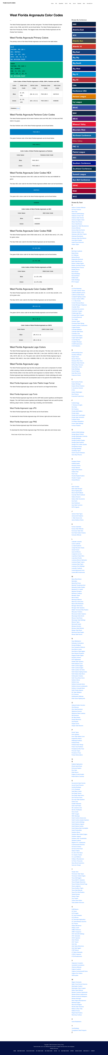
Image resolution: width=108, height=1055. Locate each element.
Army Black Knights (77, 240)
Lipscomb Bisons (76, 552)
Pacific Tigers (75, 732)
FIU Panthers (75, 409)
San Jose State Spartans (78, 799)
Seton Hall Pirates (76, 805)
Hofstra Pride (75, 471)
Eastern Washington (77, 392)
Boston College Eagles (78, 263)
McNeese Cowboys (77, 593)
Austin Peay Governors (78, 242)
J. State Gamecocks (77, 518)
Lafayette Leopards (77, 541)
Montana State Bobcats (78, 628)
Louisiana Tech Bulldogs (78, 566)
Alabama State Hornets (78, 217)
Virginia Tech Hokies (77, 973)
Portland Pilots (75, 742)
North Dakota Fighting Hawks (79, 671)
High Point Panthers (77, 469)
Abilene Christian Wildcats (78, 207)
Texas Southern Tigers (77, 888)
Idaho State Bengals (77, 488)
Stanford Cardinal (76, 840)
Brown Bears (75, 271)
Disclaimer (54, 1044)
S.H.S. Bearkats (76, 789)
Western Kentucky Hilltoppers (79, 996)
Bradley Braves (76, 269)
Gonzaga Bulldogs (76, 448)
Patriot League (79, 152)
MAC (75, 113)
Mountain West (79, 130)
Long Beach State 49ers (78, 556)
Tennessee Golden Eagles (78, 876)
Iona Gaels (74, 501)
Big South (77, 63)
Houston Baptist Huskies (78, 475)
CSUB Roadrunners (77, 343)
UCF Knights (75, 913)
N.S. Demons (75, 694)
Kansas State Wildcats (77, 528)
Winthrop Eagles (76, 1002)
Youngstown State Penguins (79, 1030)
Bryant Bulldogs (76, 273)
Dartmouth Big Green (77, 352)
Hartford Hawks (76, 463)
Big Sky (76, 57)
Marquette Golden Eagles (78, 587)
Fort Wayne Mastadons (78, 421)
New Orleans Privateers (78, 653)
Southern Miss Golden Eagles (79, 834)
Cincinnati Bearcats (77, 317)
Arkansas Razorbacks (77, 236)
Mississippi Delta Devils (78, 616)
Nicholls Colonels (76, 657)
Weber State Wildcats (77, 990)
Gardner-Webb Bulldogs (78, 432)
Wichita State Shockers (78, 1006)
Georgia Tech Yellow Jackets (79, 444)
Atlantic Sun (78, 41)
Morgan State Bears (77, 630)
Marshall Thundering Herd (78, 585)
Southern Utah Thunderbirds (79, 838)
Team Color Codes (9, 3)
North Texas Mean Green (78, 678)
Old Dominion (75, 715)
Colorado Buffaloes (77, 329)
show (18, 108)
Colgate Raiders (76, 327)
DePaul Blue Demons (77, 365)
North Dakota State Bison (78, 674)
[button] (94, 2)
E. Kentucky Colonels (77, 388)
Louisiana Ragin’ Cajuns (78, 562)
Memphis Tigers (76, 595)
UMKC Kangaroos (76, 931)
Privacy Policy (61, 1044)
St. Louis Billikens (76, 857)
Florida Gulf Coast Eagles (78, 415)
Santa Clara (75, 801)
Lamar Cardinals (76, 543)
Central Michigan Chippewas (79, 305)
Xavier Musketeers (76, 1021)
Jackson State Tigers (77, 513)
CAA (74, 85)
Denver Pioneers (76, 358)
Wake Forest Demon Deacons (79, 984)
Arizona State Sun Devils (78, 230)
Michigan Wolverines (77, 605)
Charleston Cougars (77, 311)
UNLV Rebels (75, 940)
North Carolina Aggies (77, 665)
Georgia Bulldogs (76, 438)
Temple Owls (75, 871)
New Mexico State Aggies (78, 651)
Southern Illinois (76, 832)
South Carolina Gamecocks (79, 818)
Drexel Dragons (76, 371)
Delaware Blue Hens (77, 360)
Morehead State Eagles (78, 632)
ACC (74, 35)
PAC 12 (76, 146)
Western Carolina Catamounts (79, 992)
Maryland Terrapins (77, 591)
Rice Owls (74, 770)
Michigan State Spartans (78, 607)
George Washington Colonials (79, 436)
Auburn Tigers (75, 244)
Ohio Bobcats (75, 707)
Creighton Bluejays (77, 341)
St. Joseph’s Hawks (77, 854)
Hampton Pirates (76, 461)
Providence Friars (76, 753)
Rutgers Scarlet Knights (78, 774)
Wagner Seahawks (76, 982)
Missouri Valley (79, 124)
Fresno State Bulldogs (77, 423)
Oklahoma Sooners (77, 711)
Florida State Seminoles (78, 417)
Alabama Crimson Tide (78, 215)
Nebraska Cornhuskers (78, 643)
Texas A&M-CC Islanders (78, 880)
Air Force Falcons (76, 209)
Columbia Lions (76, 333)
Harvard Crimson (76, 465)
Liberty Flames (75, 549)
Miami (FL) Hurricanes (77, 601)
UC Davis (74, 911)
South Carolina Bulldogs (78, 822)
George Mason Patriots (78, 434)
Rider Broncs (75, 772)
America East (78, 29)
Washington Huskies (77, 986)
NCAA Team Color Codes (25, 434)
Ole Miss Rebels (76, 717)
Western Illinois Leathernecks (79, 994)
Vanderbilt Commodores (78, 965)
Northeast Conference (82, 135)
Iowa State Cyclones (77, 505)
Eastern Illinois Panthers (78, 386)
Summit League (79, 174)
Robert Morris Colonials (78, 776)
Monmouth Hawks (76, 624)
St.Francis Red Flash (77, 848)
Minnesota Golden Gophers (79, 614)
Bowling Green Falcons (78, 267)
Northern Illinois (76, 680)
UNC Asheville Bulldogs (78, 933)
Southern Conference (82, 163)
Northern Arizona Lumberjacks (79, 686)
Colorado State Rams (77, 331)
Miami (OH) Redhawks (77, 603)
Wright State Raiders (77, 1012)
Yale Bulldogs (75, 1028)
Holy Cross (74, 473)
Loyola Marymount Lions (78, 570)
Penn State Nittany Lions (78, 736)
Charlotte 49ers (76, 307)
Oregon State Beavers (77, 725)
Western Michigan (76, 998)
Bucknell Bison (75, 275)
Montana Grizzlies (76, 626)
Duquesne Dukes (76, 375)
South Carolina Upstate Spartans (80, 820)
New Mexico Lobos (77, 649)
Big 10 (75, 74)
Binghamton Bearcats (77, 259)
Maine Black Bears (76, 579)
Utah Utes (74, 944)
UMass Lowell (75, 927)
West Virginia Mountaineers (79, 1000)
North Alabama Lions (77, 663)
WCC (75, 196)
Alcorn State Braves (77, 224)
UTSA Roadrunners (77, 956)
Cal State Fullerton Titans (78, 290)
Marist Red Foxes (76, 583)
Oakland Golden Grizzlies (78, 705)
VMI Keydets (75, 975)
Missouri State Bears (77, 618)
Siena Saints (75, 811)
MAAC (75, 107)
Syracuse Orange (76, 865)
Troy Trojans (75, 898)
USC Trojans (75, 942)
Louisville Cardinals (77, 568)
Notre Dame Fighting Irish (78, 698)
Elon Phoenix (75, 394)
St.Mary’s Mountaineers (78, 859)
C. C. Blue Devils (76, 300)
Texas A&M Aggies (76, 878)
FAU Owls (74, 407)
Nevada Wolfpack (76, 645)
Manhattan (74, 581)
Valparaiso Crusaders (77, 963)
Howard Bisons (76, 480)
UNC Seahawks (76, 936)
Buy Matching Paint (18, 59)
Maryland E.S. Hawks (77, 589)
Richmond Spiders (76, 768)
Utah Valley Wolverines (78, 946)
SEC (74, 157)
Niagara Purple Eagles (78, 655)
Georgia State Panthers (78, 442)
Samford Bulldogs (76, 787)
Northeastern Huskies (77, 676)
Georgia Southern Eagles (78, 440)
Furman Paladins (76, 425)
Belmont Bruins (76, 257)
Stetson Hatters (76, 850)
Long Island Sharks (77, 558)
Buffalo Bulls (75, 277)
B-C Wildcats (75, 255)
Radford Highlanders (77, 764)
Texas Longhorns (76, 886)
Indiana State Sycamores (78, 499)
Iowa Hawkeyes (76, 503)
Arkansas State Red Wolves (79, 238)
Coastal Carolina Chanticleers (79, 325)
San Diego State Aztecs (78, 795)
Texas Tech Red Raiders (78, 892)
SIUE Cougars (75, 814)
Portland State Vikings (77, 744)
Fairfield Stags (75, 403)
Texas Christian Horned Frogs (79, 884)
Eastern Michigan (76, 384)
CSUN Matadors (76, 346)
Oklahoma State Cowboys (78, 713)
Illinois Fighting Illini (77, 490)
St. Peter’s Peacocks (77, 861)
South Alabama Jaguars (78, 824)
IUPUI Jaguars (75, 507)
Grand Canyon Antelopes (78, 452)
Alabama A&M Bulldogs (78, 213)
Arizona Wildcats (76, 228)
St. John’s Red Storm (77, 852)
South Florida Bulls (77, 830)
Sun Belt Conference (81, 180)
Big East (76, 52)
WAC (75, 191)
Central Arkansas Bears (78, 303)
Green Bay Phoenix (77, 454)
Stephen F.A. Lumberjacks (78, 842)
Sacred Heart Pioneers (78, 785)
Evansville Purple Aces (78, 396)
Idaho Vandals (75, 486)
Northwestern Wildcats (77, 696)
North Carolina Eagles (77, 667)
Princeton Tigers (76, 750)
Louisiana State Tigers (77, 564)
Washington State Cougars (79, 988)
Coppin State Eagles (77, 337)
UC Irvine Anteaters (77, 915)
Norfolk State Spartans (77, 661)
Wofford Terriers (76, 1010)
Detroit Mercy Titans (77, 367)
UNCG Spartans (76, 938)
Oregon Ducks (75, 723)
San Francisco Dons (77, 797)
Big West (76, 68)
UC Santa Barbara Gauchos (79, 921)
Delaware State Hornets (78, 363)
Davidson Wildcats (76, 354)
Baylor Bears (75, 253)
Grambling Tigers (76, 450)
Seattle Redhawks (76, 803)
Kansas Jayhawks (76, 526)
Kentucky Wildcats (76, 535)
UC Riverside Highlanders (78, 919)
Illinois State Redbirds (77, 492)
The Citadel (75, 319)
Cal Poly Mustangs (76, 288)
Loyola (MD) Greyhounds (78, 572)
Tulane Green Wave (77, 900)
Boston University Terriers (78, 265)
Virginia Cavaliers (76, 969)
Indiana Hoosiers (76, 497)
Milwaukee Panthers (77, 611)
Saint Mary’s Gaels (76, 791)
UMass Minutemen (76, 925)
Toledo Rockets (76, 894)
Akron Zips (74, 211)
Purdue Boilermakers (77, 755)
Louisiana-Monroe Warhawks (79, 560)
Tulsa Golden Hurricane (78, 902)
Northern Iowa (75, 682)
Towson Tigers (75, 896)
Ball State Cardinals (77, 251)
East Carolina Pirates (77, 382)
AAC (74, 24)
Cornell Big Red (76, 339)
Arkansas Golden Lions (78, 232)
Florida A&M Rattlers (77, 411)
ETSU (73, 390)
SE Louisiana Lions (77, 807)
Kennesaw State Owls (77, 530)
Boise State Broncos (77, 261)
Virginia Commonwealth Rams (80, 971)
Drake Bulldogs (76, 369)
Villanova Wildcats (76, 967)
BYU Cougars (75, 281)
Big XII (75, 79)
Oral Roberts (75, 721)
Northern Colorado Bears (78, 688)
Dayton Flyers (75, 356)
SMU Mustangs (76, 816)
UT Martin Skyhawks (77, 952)
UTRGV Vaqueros (76, 954)
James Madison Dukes (78, 520)
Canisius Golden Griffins (78, 298)
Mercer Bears (75, 597)
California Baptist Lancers (78, 292)
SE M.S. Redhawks (77, 809)
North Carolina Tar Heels (78, 669)
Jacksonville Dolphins (77, 516)
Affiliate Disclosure (54, 1048)
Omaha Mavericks (76, 719)
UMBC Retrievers (76, 929)
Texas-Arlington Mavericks (78, 882)
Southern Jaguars (76, 836)
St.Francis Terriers (76, 846)
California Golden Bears (78, 294)
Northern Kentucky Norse (78, 684)
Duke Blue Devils (76, 373)
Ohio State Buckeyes (77, 709)
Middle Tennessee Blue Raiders (80, 609)
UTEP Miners (75, 950)
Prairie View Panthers (77, 746)
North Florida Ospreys (77, 690)
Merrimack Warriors (77, 599)
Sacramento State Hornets (78, 783)
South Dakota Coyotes (77, 826)
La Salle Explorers (76, 545)
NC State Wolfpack (77, 692)
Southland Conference (82, 168)
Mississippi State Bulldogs (78, 620)
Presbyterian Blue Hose (78, 748)
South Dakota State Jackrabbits (80, 828)
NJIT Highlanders (76, 659)
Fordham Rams (76, 419)
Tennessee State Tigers (78, 873)
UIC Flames (75, 923)
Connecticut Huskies (77, 335)
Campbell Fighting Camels (79, 296)
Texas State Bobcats (77, 890)
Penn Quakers (75, 734)
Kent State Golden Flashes (79, 532)
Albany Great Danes (77, 221)
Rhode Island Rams (77, 766)
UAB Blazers (75, 909)
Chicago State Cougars (78, 315)
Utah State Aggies (76, 948)
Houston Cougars (76, 477)
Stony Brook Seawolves (78, 863)
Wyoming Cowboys (77, 1015)
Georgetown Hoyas (77, 446)
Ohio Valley (77, 141)
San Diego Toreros (76, 793)
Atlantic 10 (77, 46)
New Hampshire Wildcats (78, 647)
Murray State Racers (77, 634)
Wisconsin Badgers (77, 1004)
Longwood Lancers (77, 554)
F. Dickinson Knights (77, 405)
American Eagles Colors (78, 219)
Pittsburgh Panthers (77, 740)
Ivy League (77, 102)
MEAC (75, 118)
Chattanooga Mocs (76, 313)
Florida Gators (75, 413)
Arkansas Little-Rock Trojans (79, 234)
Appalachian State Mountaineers (80, 226)
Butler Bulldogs (76, 279)
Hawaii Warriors (76, 467)
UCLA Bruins (75, 917)
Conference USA (80, 91)
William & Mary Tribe (77, 1008)
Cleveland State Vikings (78, 323)
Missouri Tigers (76, 622)
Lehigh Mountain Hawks (78, 547)
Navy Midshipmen (76, 641)
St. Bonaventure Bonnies (78, 844)
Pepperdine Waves (77, 738)
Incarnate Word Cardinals (78, 494)
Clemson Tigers (76, 321)
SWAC (75, 185)
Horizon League (79, 96)
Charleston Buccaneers (78, 309)
